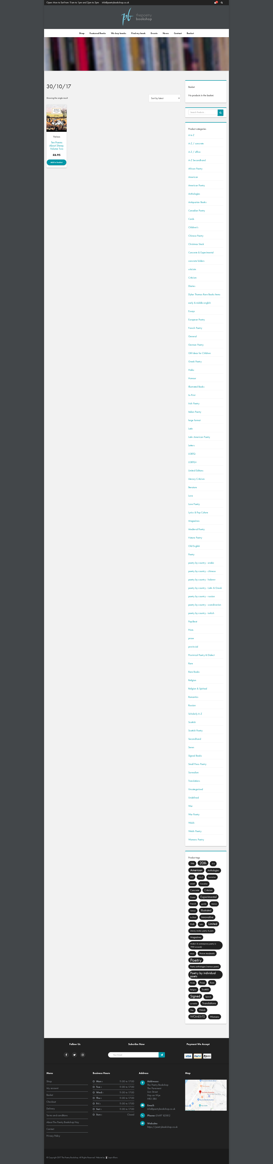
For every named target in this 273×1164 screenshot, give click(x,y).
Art (191, 877)
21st (213, 864)
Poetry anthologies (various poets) (204, 966)
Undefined (193, 797)
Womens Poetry (196, 839)
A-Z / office (194, 151)
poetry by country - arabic (201, 562)
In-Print (191, 395)
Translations (194, 780)
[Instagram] (83, 1055)
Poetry (191, 554)
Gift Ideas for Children (199, 353)
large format (194, 420)
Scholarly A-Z (195, 713)
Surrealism (193, 772)
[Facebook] (66, 1055)
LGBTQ (192, 453)
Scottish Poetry (195, 730)
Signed (195, 996)
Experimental (208, 897)
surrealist (193, 1003)
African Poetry (195, 168)
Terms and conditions (57, 1115)
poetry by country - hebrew (202, 579)
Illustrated (206, 910)
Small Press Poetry (197, 764)
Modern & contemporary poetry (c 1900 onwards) (203, 945)
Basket (190, 33)
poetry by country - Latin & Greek (205, 588)
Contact (178, 33)
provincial (193, 646)
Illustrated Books (196, 386)
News (166, 33)
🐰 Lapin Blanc (111, 1157)
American (193, 177)
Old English (194, 546)
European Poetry (196, 319)
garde (203, 903)
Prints (191, 630)
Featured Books (98, 33)
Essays (191, 311)
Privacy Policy (53, 1135)
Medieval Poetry (196, 529)
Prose (202, 982)
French (193, 903)
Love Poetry (194, 504)
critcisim (192, 269)
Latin (190, 428)
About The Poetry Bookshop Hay (62, 1122)
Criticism (192, 277)
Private (192, 983)
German (214, 904)
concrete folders (196, 261)
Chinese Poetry (195, 235)
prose (191, 638)
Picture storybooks (207, 953)
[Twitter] (74, 1055)
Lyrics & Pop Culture (198, 512)
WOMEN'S (197, 1017)
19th (192, 863)
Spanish (208, 996)
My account (52, 1088)
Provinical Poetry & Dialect (201, 655)
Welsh (191, 822)
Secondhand (194, 739)
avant (192, 883)
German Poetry (196, 344)
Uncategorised (195, 789)
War (190, 806)
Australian (212, 877)
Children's (193, 227)
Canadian (204, 883)
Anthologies (194, 193)
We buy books (118, 33)
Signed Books (195, 755)
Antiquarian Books (197, 202)
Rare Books (194, 671)
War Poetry (194, 814)
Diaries (191, 286)
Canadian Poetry (196, 210)
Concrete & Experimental (201, 252)
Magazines (194, 521)
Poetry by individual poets (203, 974)
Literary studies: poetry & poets (201, 931)
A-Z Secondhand (197, 160)
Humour (192, 378)
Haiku (191, 370)
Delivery (50, 1108)
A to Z (191, 135)
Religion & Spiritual (197, 688)
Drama (192, 897)
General (192, 336)
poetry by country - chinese (202, 571)
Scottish (192, 722)
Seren (191, 747)
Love (190, 495)
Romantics (193, 697)
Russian (192, 705)
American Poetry (196, 185)
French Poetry (195, 328)
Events (154, 33)
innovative (207, 917)
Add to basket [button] (57, 162)
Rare (190, 663)
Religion (192, 680)
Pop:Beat (192, 621)
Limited (212, 924)
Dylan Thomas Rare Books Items (204, 294)
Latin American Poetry (199, 437)
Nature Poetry (195, 537)
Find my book (138, 33)
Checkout (51, 1101)
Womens (214, 1016)
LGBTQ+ (192, 462)
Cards (191, 219)
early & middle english (199, 302)
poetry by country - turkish (201, 613)
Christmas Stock (196, 244)
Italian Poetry (194, 411)
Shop (82, 33)
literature (192, 487)
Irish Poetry (193, 403)
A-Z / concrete (196, 143)
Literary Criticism (196, 479)
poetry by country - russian (201, 596)
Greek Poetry (195, 361)
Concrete (194, 890)
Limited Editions (195, 470)
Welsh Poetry (194, 831)
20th (203, 862)
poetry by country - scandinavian (204, 604)
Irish (192, 924)
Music (192, 953)
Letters (191, 445)
